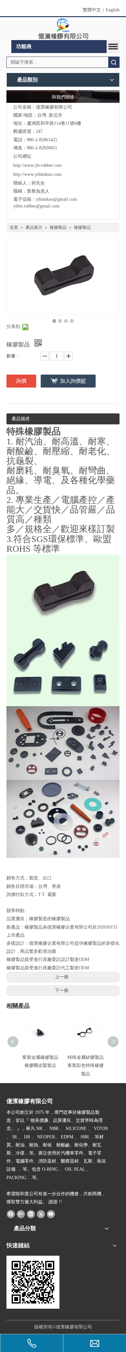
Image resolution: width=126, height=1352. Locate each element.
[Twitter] (41, 1213)
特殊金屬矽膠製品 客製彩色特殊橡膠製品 (86, 1065)
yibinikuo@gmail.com (56, 199)
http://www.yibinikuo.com (37, 174)
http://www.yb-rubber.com (37, 165)
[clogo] (63, 28)
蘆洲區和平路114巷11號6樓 (54, 123)
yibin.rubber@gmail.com (37, 206)
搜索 (113, 62)
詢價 (21, 381)
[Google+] (21, 1213)
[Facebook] (11, 1213)
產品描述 (21, 418)
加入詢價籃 (73, 381)
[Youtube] (51, 1213)
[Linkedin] (31, 1213)
